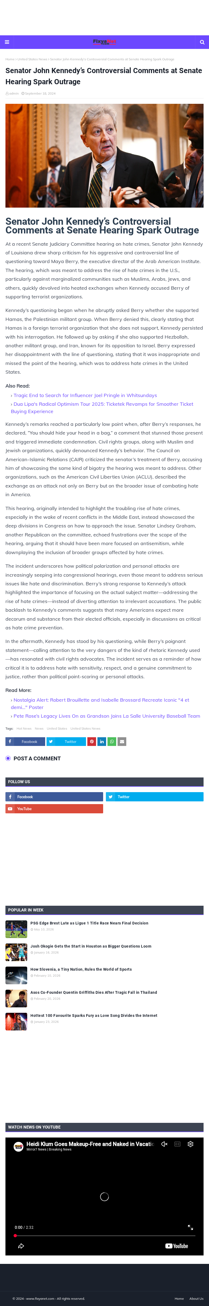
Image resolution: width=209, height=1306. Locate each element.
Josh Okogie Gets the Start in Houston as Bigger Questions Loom (90, 946)
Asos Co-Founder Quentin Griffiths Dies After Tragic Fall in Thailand (93, 992)
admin (14, 93)
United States (57, 728)
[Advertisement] (104, 17)
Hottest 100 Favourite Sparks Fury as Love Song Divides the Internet (94, 1015)
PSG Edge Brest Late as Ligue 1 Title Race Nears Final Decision (89, 923)
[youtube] (54, 808)
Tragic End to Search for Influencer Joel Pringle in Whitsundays (85, 395)
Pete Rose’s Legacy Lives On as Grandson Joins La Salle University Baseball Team (107, 716)
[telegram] (155, 808)
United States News (32, 59)
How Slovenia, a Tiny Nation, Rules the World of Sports (81, 969)
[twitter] (155, 796)
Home (10, 59)
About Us (196, 1298)
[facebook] (54, 796)
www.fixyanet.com (40, 1298)
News (39, 728)
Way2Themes (11, 1298)
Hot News (24, 728)
